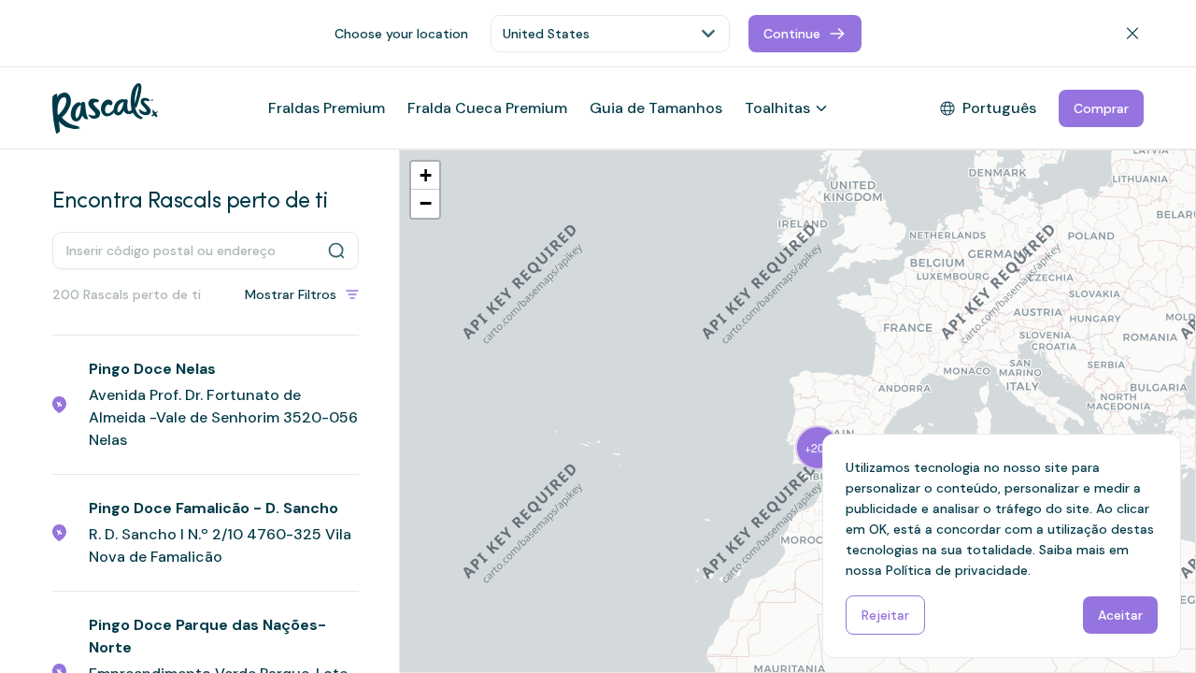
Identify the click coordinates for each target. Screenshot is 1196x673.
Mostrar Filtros (290, 294)
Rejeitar (885, 615)
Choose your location (401, 33)
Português (999, 108)
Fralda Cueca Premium (487, 108)
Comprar (1101, 108)
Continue (791, 33)
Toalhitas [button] (777, 108)
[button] (815, 445)
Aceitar (1120, 615)
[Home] (105, 108)
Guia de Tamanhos (656, 108)
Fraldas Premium (326, 108)
